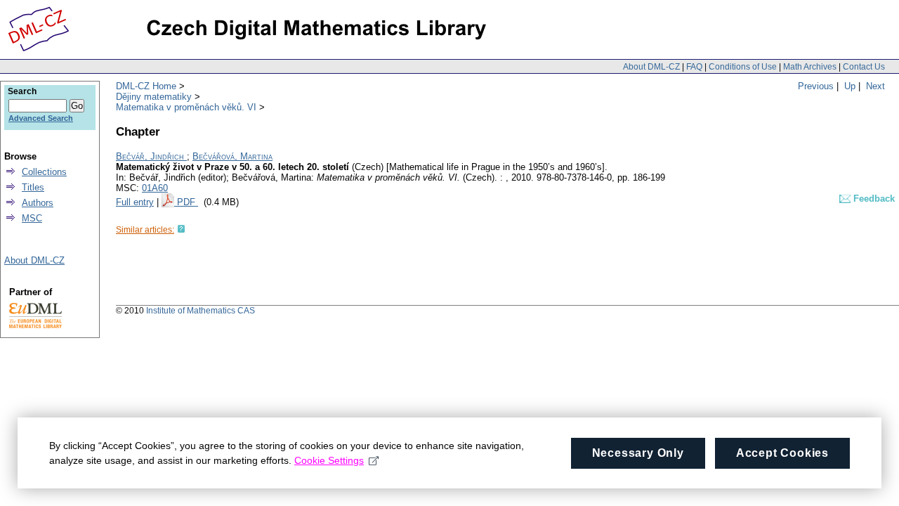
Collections (44, 172)
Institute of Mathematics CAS (200, 311)
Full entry (135, 202)
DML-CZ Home (146, 86)
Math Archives (809, 67)
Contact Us (864, 67)
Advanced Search (40, 118)
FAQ (694, 67)
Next (875, 86)
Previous (816, 86)
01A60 (155, 188)
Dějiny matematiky (154, 96)
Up (849, 86)
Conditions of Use (743, 67)
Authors (37, 202)
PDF (187, 202)
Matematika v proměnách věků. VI (186, 107)
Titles (33, 187)
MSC (32, 218)
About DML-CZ (651, 67)
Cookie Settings (329, 460)
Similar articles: (145, 230)
